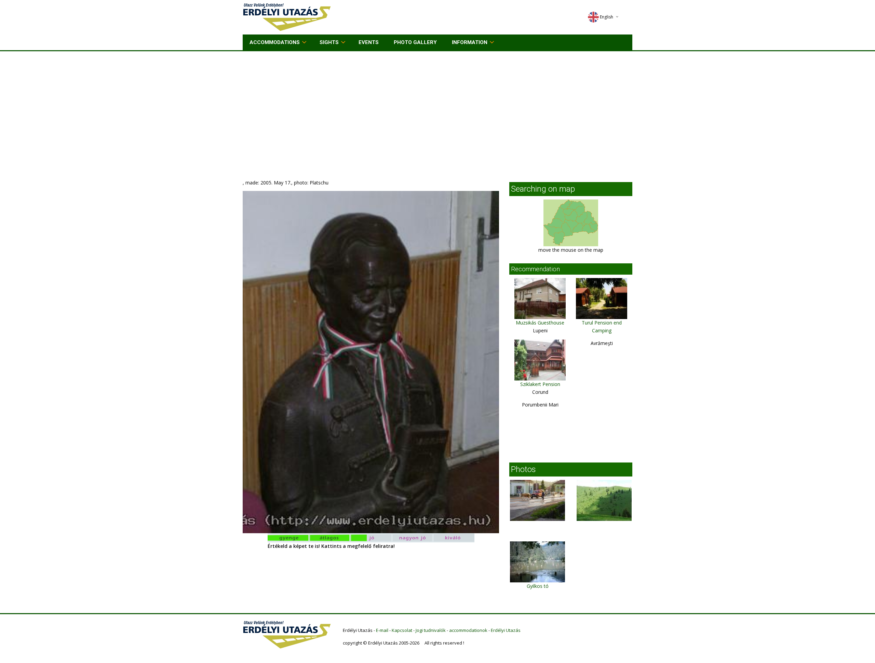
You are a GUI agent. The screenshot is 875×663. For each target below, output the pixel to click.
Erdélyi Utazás (506, 630)
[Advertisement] (437, 102)
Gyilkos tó (538, 586)
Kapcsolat (402, 630)
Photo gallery (415, 42)
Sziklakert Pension (540, 384)
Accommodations (275, 42)
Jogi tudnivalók (431, 630)
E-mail (382, 630)
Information (469, 42)
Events (369, 42)
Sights (329, 42)
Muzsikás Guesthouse (540, 322)
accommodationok (468, 630)
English (606, 17)
